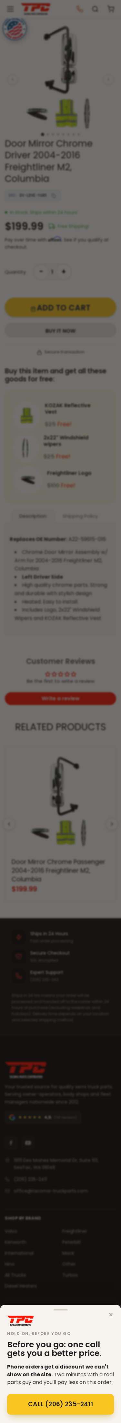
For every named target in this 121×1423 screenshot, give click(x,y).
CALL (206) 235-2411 (60, 1404)
